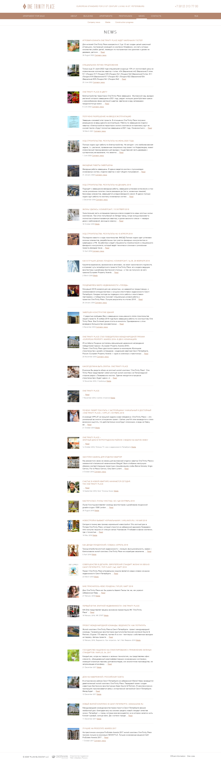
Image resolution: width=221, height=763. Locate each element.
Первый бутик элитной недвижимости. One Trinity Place (111, 606)
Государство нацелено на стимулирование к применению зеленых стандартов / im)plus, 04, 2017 (117, 651)
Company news (94, 22)
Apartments (106, 16)
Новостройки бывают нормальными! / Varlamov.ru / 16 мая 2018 (114, 520)
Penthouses (125, 16)
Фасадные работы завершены (97, 165)
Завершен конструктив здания (98, 312)
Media (107, 22)
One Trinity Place (90, 391)
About (74, 16)
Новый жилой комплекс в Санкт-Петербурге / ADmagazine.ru (112, 704)
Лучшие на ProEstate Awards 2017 (99, 728)
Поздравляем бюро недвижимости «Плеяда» (105, 285)
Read (103, 52)
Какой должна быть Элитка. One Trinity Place (105, 366)
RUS (196, 16)
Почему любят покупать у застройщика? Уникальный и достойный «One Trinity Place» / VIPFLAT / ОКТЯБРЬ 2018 (116, 412)
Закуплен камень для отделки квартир (102, 457)
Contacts (156, 16)
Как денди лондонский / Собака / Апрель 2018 (105, 545)
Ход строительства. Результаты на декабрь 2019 (106, 185)
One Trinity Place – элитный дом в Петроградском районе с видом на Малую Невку (115, 439)
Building (88, 16)
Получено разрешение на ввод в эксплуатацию (106, 116)
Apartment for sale (34, 16)
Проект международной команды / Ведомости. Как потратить (114, 625)
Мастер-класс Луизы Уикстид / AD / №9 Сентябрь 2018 (108, 501)
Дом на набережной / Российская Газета (103, 677)
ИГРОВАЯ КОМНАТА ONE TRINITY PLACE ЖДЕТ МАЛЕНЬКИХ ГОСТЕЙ (112, 40)
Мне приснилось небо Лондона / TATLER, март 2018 (107, 586)
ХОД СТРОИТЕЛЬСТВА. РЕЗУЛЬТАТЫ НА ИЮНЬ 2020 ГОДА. (108, 141)
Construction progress (124, 22)
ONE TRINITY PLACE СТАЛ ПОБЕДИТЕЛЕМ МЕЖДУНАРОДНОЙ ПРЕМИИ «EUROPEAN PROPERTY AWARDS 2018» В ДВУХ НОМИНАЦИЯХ (113, 338)
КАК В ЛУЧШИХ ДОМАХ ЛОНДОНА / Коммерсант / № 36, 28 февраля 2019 (116, 261)
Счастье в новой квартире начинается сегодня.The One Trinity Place (106, 483)
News (142, 16)
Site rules (191, 756)
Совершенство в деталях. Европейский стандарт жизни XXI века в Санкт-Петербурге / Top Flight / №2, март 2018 (115, 566)
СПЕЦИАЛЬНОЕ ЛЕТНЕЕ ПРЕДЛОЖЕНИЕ (100, 65)
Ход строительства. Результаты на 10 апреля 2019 (107, 234)
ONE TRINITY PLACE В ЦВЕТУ (94, 92)
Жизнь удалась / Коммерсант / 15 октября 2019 (105, 209)
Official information (177, 756)
